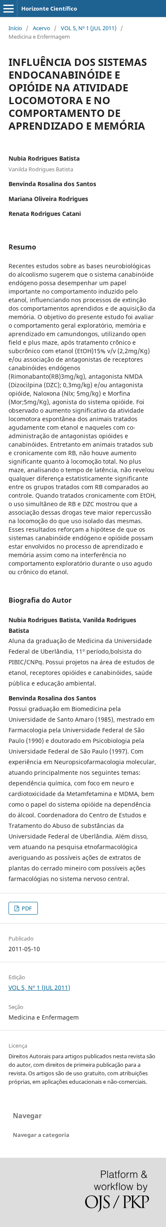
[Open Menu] (8, 8)
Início (15, 28)
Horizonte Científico (49, 8)
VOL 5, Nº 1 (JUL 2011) (89, 28)
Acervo (41, 28)
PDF (26, 908)
